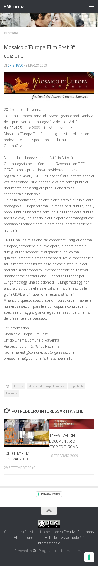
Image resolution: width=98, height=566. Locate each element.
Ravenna (11, 393)
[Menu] (91, 6)
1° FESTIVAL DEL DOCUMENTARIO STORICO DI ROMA (63, 441)
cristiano (15, 65)
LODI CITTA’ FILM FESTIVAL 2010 (16, 456)
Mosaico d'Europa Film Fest (46, 386)
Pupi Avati (76, 386)
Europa (19, 386)
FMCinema (13, 6)
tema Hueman (73, 550)
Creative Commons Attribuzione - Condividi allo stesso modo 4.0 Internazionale (54, 537)
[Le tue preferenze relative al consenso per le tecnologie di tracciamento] (89, 557)
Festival (11, 33)
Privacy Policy (50, 494)
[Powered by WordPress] (34, 550)
